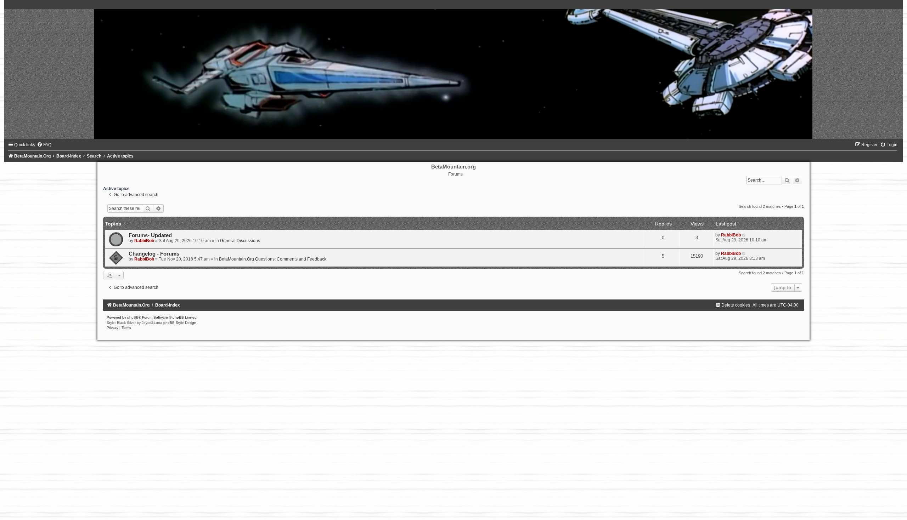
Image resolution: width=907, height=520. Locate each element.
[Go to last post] (744, 235)
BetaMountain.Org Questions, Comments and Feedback (272, 259)
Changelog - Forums (154, 254)
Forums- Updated (150, 235)
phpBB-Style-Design (179, 323)
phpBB (133, 317)
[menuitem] (44, 144)
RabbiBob (144, 240)
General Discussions (240, 240)
